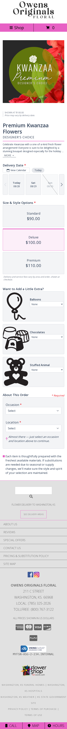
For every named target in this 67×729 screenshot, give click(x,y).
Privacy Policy (18, 709)
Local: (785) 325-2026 (33, 603)
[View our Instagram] (36, 576)
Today (38, 170)
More (7, 155)
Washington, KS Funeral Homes (23, 684)
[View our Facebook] (30, 576)
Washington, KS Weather (17, 696)
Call (12, 725)
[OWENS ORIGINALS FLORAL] (33, 18)
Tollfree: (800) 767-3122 (34, 609)
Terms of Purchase (44, 709)
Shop (19, 27)
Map (34, 725)
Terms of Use (33, 715)
